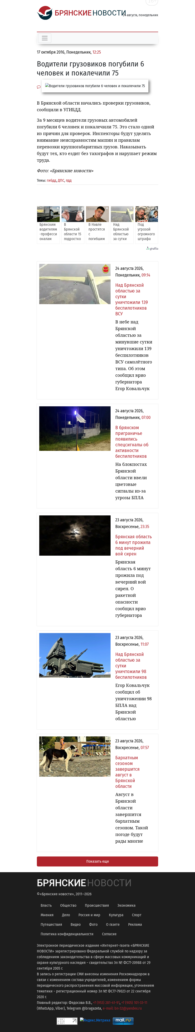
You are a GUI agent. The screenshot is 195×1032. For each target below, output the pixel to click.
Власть (46, 905)
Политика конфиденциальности (67, 934)
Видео (76, 924)
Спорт (136, 915)
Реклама (135, 924)
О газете (113, 924)
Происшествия (97, 905)
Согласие (109, 934)
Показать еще (97, 861)
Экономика (126, 905)
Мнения (47, 915)
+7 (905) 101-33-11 (134, 1002)
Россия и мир (89, 915)
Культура (116, 915)
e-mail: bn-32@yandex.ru (122, 1008)
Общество (68, 905)
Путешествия (51, 924)
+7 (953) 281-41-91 (106, 1002)
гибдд (51, 180)
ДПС (61, 180)
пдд (69, 180)
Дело (66, 915)
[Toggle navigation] (44, 38)
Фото (93, 924)
